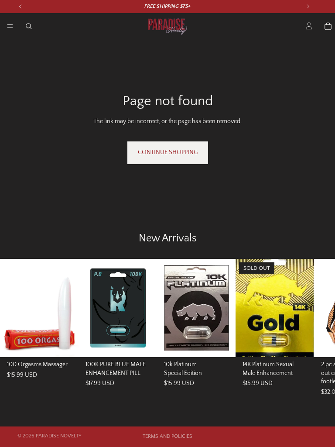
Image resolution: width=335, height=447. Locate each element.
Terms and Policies (167, 436)
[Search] (28, 26)
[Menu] (10, 26)
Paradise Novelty (59, 436)
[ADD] (65, 343)
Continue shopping (168, 152)
